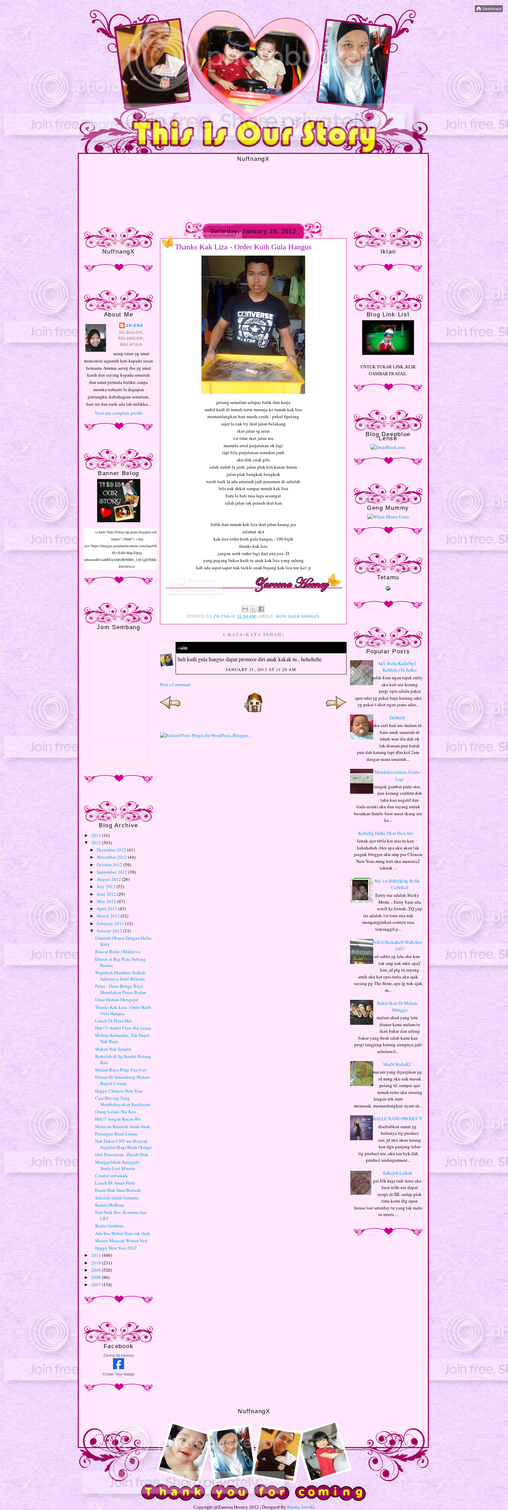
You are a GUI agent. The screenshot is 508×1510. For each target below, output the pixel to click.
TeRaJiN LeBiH (397, 1173)
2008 (96, 1277)
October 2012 (110, 865)
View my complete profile (119, 413)
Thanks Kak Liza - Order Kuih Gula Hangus (123, 1010)
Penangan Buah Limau (116, 1134)
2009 (96, 1270)
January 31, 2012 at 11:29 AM (261, 669)
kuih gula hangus (298, 616)
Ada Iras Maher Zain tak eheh (122, 1233)
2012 (96, 842)
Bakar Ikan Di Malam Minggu (397, 1006)
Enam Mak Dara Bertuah (118, 1190)
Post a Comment (175, 684)
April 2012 (107, 908)
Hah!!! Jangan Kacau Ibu (118, 1119)
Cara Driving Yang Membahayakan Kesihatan (122, 1101)
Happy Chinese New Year (118, 1091)
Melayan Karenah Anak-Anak (122, 1126)
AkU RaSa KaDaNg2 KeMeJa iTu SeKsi (397, 666)
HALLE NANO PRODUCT (397, 1118)
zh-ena (134, 325)
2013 (96, 835)
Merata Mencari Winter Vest (121, 1240)
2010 (96, 1263)
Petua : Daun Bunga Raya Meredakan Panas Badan (120, 989)
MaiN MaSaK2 (397, 1064)
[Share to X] (253, 609)
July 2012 (106, 886)
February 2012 (111, 923)
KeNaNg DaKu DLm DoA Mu (385, 833)
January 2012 (110, 931)
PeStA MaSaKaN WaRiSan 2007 (397, 945)
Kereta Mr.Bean (109, 1205)
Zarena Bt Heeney (118, 1355)
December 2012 (112, 850)
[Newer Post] (170, 711)
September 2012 (112, 872)
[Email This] (245, 609)
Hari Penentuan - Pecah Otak (121, 1154)
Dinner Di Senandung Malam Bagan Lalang (122, 1080)
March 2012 (109, 916)
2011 (96, 1255)
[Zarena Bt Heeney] (118, 1367)
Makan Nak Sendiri (113, 1049)
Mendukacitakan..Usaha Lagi (397, 775)
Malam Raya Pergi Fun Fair (120, 1070)
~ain (182, 647)
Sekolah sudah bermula (117, 1198)
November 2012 (112, 857)
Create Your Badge (118, 1374)
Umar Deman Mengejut (117, 999)
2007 (96, 1284)
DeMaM (397, 718)
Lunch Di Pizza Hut (113, 1021)
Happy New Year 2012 (116, 1248)
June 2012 (107, 894)
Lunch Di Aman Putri (115, 1183)
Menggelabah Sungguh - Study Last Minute (118, 1165)
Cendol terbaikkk (111, 1175)
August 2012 (109, 879)
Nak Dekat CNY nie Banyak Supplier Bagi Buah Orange (123, 1144)
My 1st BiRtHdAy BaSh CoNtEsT (397, 884)
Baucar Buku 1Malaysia (117, 951)
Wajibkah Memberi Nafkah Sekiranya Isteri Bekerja (120, 975)
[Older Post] (336, 711)
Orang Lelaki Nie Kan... (117, 1111)
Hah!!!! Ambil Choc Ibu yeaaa (123, 1028)
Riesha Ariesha (301, 1507)
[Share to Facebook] (261, 609)
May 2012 (107, 901)
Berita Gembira (109, 1226)
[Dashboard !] (489, 10)
